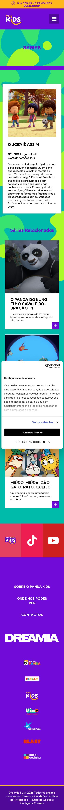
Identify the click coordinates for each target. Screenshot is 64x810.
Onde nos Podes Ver (32, 600)
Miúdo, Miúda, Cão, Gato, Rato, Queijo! (31, 484)
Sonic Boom (32, 5)
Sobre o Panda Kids (32, 587)
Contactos (32, 615)
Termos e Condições (34, 796)
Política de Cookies (41, 799)
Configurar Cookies (32, 803)
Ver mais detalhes (43, 422)
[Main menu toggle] (54, 19)
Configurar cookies (30, 442)
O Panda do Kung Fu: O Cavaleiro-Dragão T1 (28, 304)
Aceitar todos (32, 432)
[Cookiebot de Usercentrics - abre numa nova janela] (45, 366)
